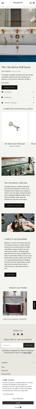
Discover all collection (14, 205)
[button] (3, 3)
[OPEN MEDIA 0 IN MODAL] (34, 11)
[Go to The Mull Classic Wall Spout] (15, 126)
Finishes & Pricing (9, 87)
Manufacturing (6, 374)
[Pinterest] (22, 334)
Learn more (10, 274)
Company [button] (5, 362)
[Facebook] (18, 334)
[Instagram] (14, 334)
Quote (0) (34, 305)
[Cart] (34, 2)
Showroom (5, 370)
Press (3, 367)
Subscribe (29, 345)
